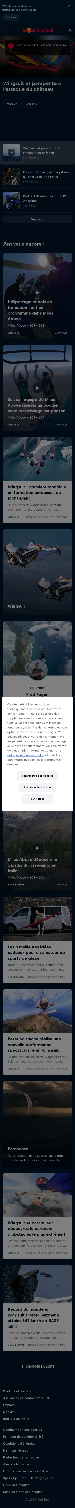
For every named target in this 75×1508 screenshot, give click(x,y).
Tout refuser (37, 798)
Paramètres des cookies (37, 775)
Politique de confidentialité (25, 755)
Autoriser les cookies (37, 787)
